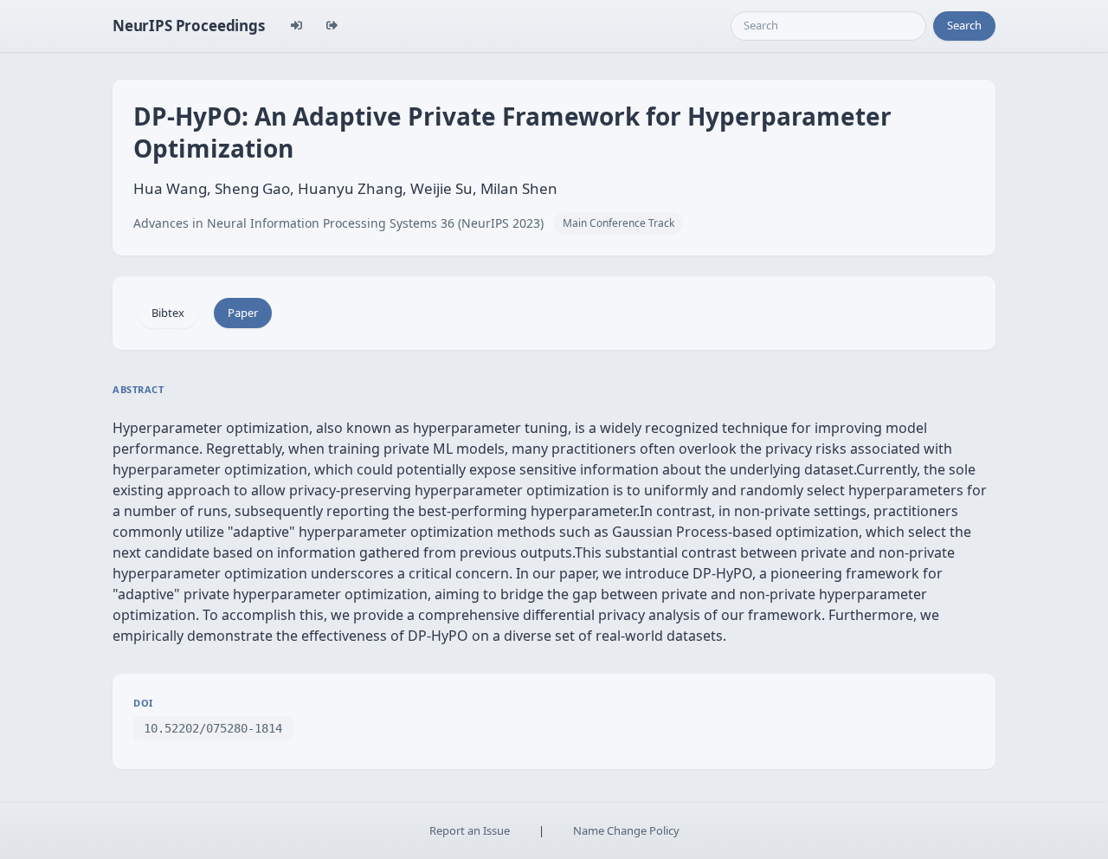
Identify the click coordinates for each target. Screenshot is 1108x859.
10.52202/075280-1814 (213, 728)
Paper (243, 312)
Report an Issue (469, 830)
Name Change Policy (626, 830)
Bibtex (167, 312)
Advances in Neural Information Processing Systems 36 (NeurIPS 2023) (338, 223)
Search (964, 25)
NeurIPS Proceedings (189, 26)
